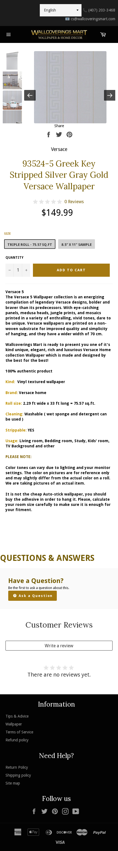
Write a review (59, 645)
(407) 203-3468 (99, 10)
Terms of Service (19, 732)
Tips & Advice (17, 716)
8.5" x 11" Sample (76, 245)
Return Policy (16, 767)
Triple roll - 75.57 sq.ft (29, 245)
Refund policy (17, 740)
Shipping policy (18, 775)
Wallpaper (13, 724)
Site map (12, 783)
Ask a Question (35, 596)
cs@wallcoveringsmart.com (90, 19)
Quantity (14, 258)
